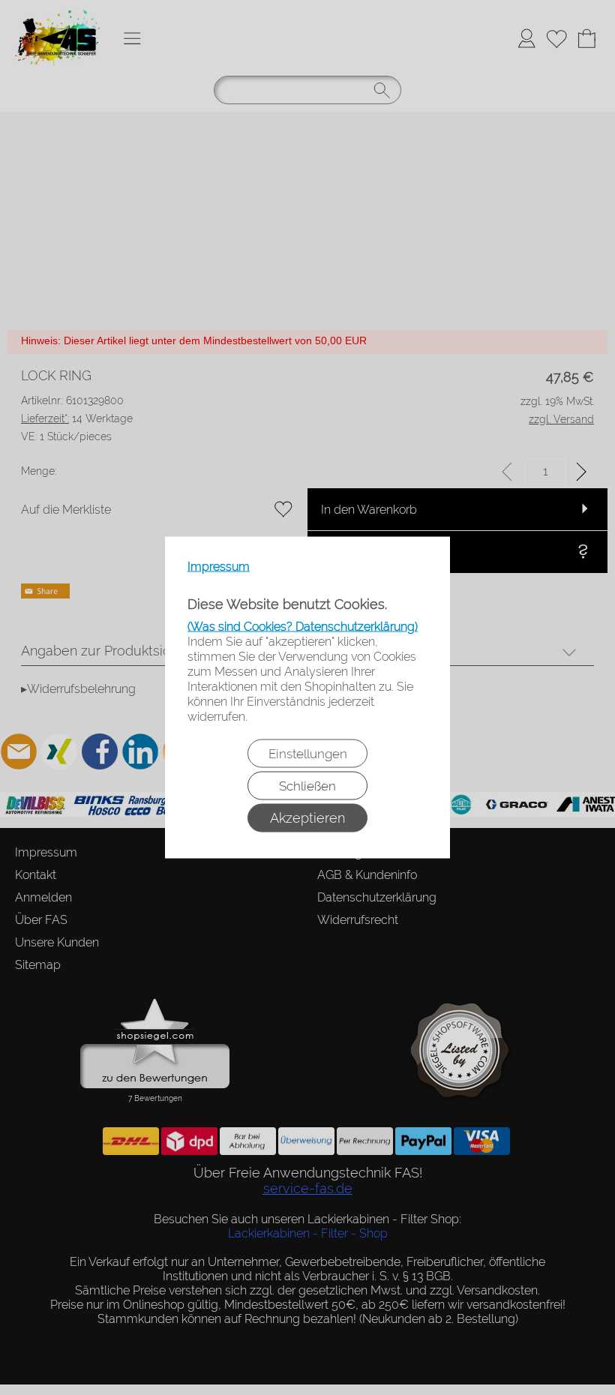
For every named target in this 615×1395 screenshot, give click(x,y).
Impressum (219, 567)
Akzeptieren (307, 818)
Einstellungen (307, 753)
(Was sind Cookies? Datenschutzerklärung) (303, 627)
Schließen (307, 786)
